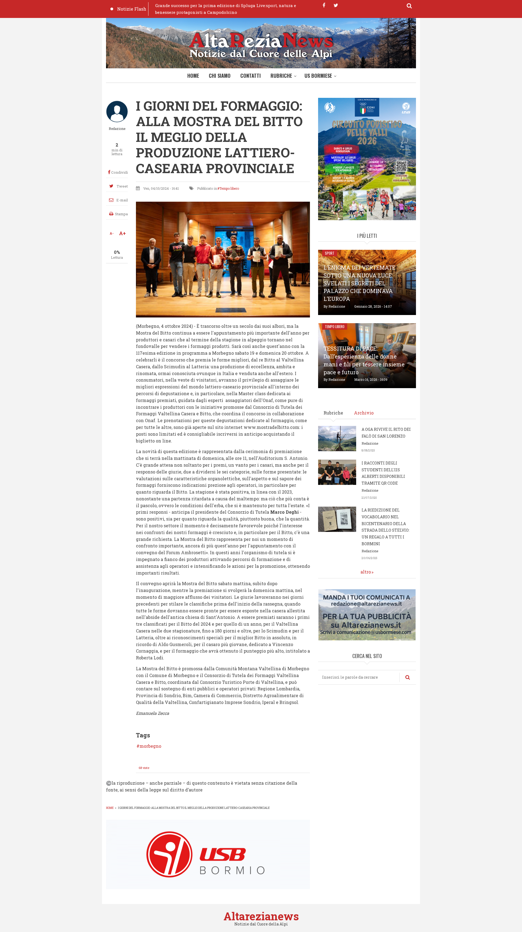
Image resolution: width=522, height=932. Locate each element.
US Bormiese (318, 75)
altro (366, 572)
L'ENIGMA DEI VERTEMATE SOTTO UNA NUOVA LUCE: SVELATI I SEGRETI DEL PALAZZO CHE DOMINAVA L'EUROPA (359, 283)
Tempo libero (229, 188)
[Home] (261, 44)
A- (112, 233)
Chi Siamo (220, 75)
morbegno (150, 746)
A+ (122, 233)
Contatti (250, 75)
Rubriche (281, 75)
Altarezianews (261, 916)
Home (193, 75)
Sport (329, 253)
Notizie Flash (131, 9)
